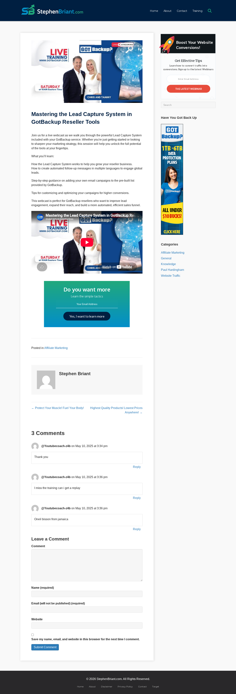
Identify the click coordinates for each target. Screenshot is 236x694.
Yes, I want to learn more (87, 316)
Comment (38, 546)
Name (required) (42, 587)
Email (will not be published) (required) (58, 603)
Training (197, 11)
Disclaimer (106, 686)
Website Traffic (170, 275)
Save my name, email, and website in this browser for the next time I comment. (85, 639)
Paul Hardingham (172, 269)
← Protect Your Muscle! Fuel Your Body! (57, 408)
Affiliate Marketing (56, 347)
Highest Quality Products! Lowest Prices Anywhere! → (116, 410)
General (166, 258)
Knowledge (168, 264)
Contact (182, 11)
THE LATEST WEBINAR (188, 88)
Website (37, 619)
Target (155, 686)
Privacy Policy (125, 686)
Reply (137, 466)
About (167, 11)
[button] (210, 11)
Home (154, 11)
